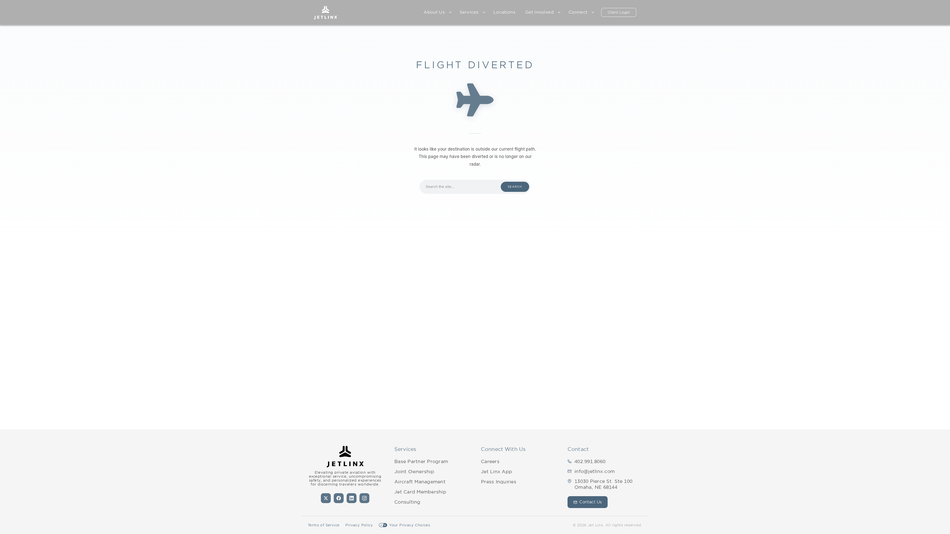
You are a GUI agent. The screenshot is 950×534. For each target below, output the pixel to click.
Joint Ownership (414, 471)
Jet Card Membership (420, 491)
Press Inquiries (498, 481)
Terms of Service (323, 525)
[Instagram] (364, 498)
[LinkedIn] (351, 498)
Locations (504, 12)
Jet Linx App (496, 471)
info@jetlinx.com (594, 471)
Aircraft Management (420, 481)
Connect (578, 12)
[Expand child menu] (450, 12)
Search (515, 186)
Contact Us (590, 502)
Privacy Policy (359, 525)
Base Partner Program (421, 461)
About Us (434, 12)
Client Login (619, 12)
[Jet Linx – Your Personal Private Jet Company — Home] (325, 12)
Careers (490, 461)
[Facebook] (339, 498)
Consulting (407, 502)
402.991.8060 (589, 461)
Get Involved (539, 12)
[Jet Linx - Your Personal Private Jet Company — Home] (345, 456)
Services (469, 12)
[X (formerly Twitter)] (326, 498)
